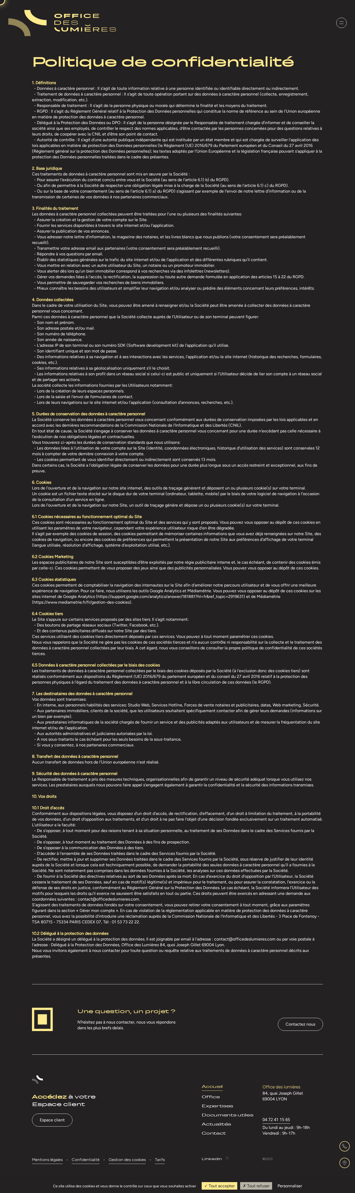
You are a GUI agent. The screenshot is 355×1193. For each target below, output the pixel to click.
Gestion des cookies (127, 1160)
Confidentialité (86, 1160)
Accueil (212, 1086)
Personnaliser (290, 1185)
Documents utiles (227, 1115)
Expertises (217, 1105)
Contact (214, 1133)
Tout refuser (257, 1185)
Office (211, 1096)
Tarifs (160, 1160)
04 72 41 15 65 (276, 1119)
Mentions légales (47, 1160)
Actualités (216, 1124)
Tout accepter (221, 1185)
